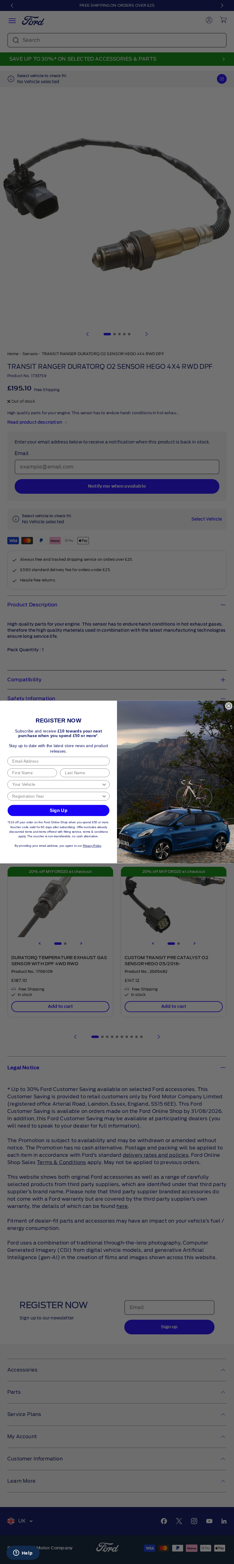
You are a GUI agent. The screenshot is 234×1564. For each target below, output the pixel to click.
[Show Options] (104, 784)
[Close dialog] (229, 706)
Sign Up (59, 810)
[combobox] (56, 784)
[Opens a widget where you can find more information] (23, 1553)
